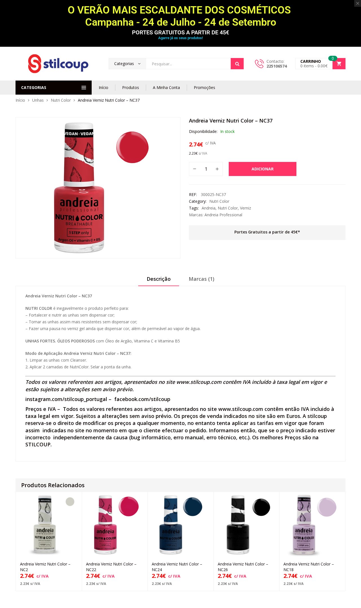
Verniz (245, 208)
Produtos (130, 87)
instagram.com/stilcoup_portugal (66, 399)
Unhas (38, 100)
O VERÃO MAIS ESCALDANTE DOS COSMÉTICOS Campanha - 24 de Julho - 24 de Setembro (180, 16)
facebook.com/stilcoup (142, 399)
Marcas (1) (201, 278)
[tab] (158, 280)
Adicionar (263, 169)
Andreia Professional (223, 214)
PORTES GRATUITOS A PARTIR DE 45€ (180, 32)
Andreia (208, 208)
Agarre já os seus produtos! (180, 38)
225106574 (277, 66)
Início (103, 87)
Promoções (204, 87)
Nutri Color (61, 100)
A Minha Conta (166, 87)
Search (237, 63)
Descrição (159, 278)
